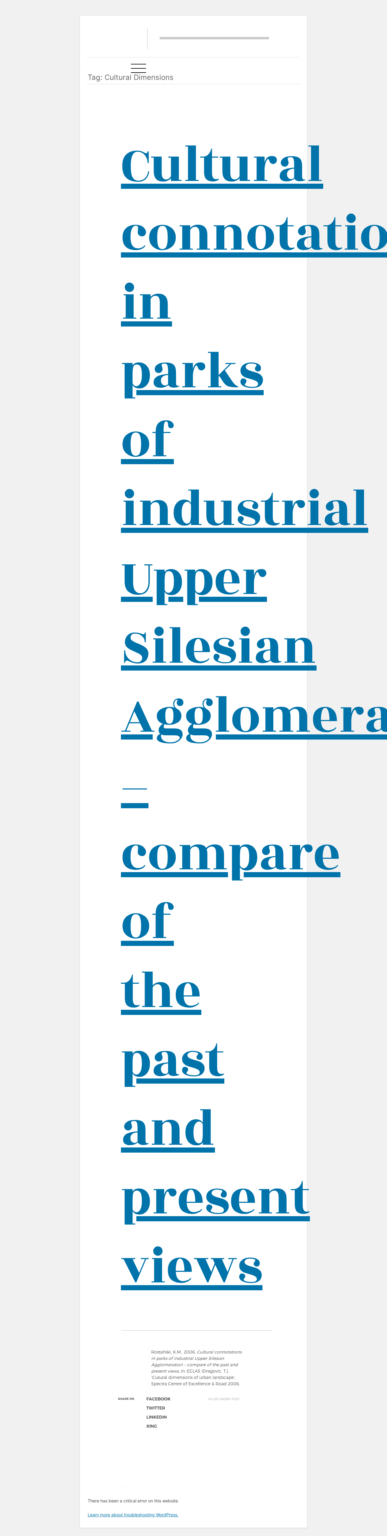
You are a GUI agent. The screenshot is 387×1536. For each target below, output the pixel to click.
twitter (155, 1408)
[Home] (214, 38)
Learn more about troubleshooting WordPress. (133, 1514)
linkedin (156, 1417)
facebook (158, 1399)
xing (151, 1426)
